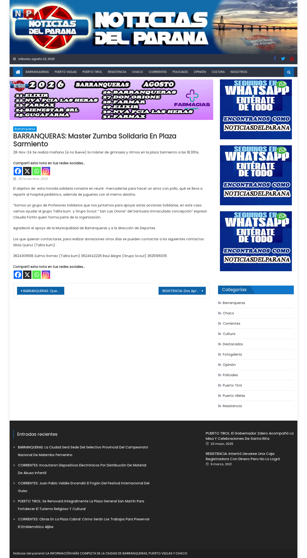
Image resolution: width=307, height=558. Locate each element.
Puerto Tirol (92, 72)
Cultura (218, 72)
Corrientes (158, 72)
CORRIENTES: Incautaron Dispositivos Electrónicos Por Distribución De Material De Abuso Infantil (82, 469)
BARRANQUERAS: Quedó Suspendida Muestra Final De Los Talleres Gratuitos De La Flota (43, 290)
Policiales (180, 72)
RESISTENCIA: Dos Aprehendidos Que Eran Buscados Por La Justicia (184, 290)
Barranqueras (37, 72)
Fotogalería (232, 354)
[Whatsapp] (36, 171)
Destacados (233, 344)
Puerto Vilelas (66, 72)
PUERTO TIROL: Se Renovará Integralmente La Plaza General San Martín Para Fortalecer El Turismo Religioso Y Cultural (81, 505)
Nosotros (238, 72)
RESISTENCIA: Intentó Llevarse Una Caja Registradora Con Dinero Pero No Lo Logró (243, 456)
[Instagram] (46, 171)
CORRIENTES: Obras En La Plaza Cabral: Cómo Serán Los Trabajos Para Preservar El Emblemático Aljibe (84, 523)
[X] (27, 171)
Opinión (200, 72)
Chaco (137, 72)
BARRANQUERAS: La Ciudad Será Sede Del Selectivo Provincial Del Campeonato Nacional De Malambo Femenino (83, 451)
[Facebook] (18, 171)
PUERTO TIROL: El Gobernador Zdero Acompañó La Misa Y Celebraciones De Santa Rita (250, 436)
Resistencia (117, 72)
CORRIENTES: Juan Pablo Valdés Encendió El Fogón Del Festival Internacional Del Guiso (83, 487)
